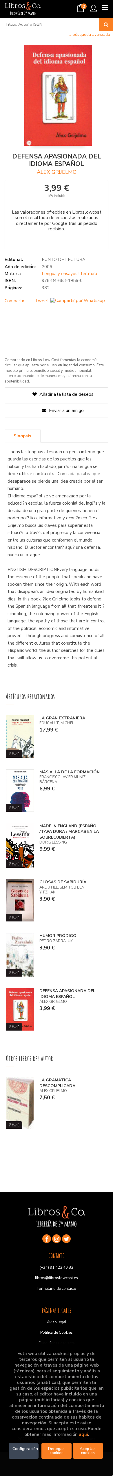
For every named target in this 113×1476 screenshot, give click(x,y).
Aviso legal (56, 1322)
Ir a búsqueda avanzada (88, 34)
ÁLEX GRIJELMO (56, 172)
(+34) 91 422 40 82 (56, 1267)
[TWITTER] (66, 1238)
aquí (83, 1434)
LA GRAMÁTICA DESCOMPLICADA (57, 1083)
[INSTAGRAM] (56, 1238)
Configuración (25, 1448)
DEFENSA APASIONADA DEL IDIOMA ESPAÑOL (67, 993)
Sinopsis (22, 436)
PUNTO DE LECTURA (63, 259)
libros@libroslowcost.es (56, 1278)
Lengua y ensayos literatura (69, 274)
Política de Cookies (56, 1332)
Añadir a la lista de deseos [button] (66, 394)
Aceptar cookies (88, 1451)
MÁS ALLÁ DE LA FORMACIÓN (69, 772)
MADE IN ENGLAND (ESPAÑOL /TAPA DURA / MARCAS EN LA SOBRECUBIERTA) (69, 831)
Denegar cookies (56, 1451)
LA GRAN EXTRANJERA (62, 718)
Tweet (42, 301)
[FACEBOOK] (46, 1238)
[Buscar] (106, 24)
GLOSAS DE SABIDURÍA (62, 882)
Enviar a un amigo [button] (66, 410)
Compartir (14, 301)
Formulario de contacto (56, 1288)
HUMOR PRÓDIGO (57, 935)
